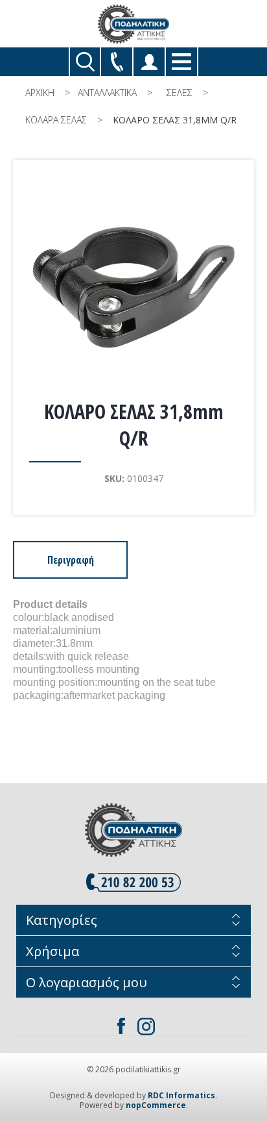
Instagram (146, 1026)
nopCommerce (156, 1105)
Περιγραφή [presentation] (70, 560)
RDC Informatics (181, 1095)
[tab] (70, 560)
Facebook (121, 1026)
